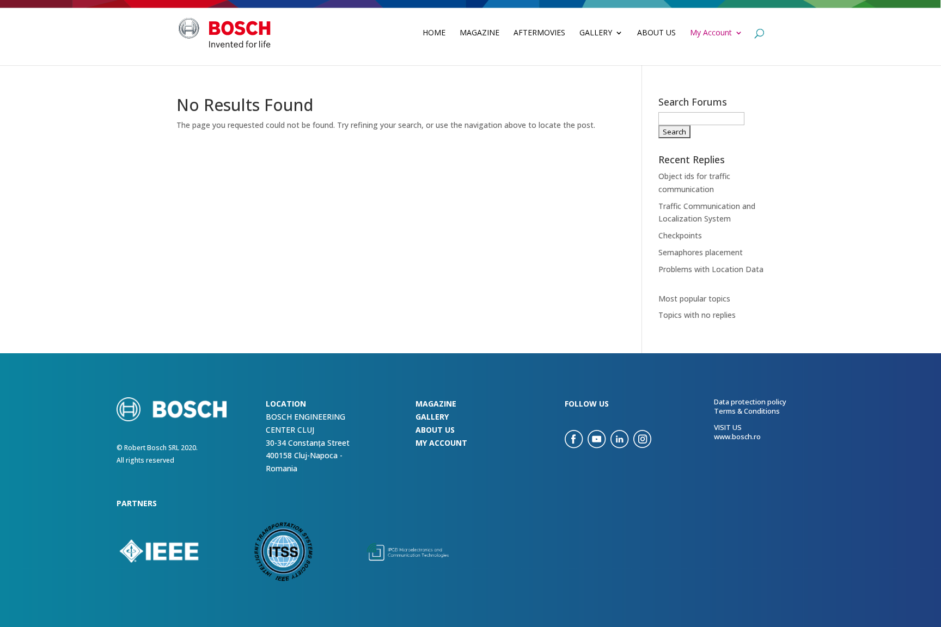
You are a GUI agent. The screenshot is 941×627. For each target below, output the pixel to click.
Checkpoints (680, 235)
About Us (656, 33)
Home (434, 33)
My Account (711, 33)
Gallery (595, 33)
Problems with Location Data (710, 269)
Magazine (479, 33)
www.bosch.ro (737, 436)
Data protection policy (750, 402)
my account (441, 443)
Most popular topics (694, 298)
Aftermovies (539, 33)
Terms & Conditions (747, 411)
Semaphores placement (700, 252)
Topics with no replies (697, 315)
